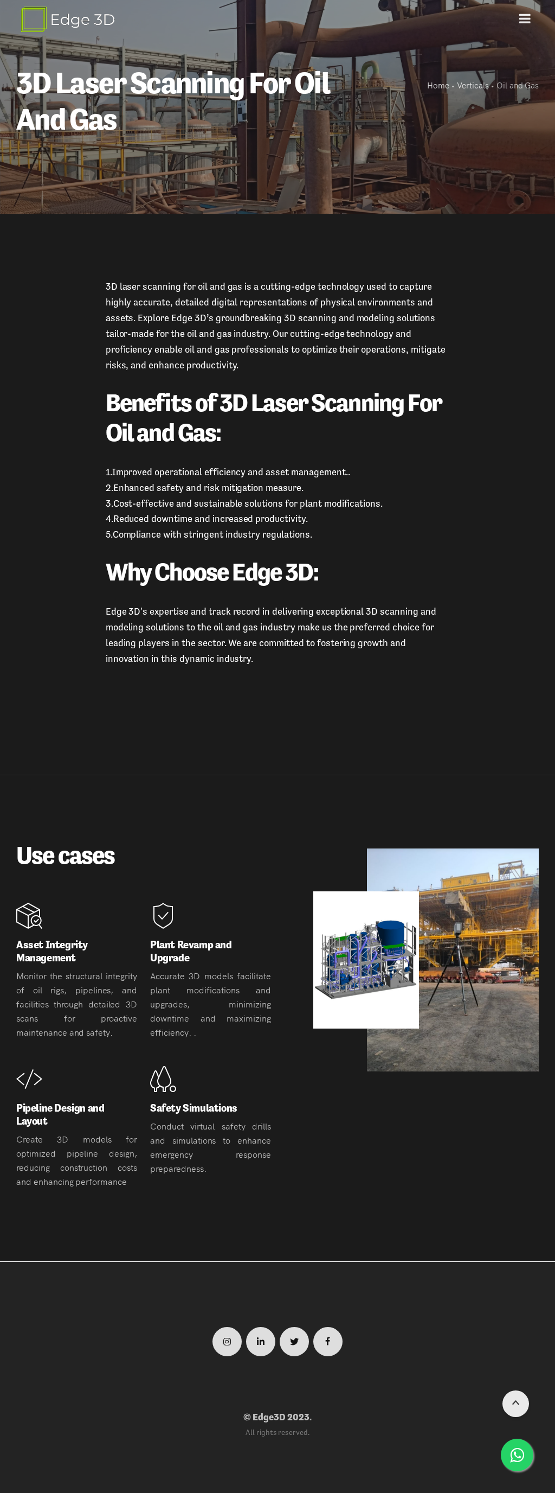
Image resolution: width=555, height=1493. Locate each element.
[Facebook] (328, 1341)
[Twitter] (294, 1341)
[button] (525, 19)
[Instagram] (227, 1341)
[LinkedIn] (260, 1341)
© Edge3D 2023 (276, 1417)
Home (438, 85)
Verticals (473, 85)
